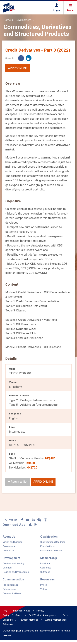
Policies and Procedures (16, 572)
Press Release (10, 584)
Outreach (45, 572)
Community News (12, 593)
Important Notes (21, 610)
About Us (9, 536)
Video (43, 589)
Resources (47, 579)
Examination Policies (51, 550)
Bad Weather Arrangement (43, 615)
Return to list (18, 481)
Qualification (48, 536)
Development (23, 20)
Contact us (8, 550)
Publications (9, 589)
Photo (43, 584)
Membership (48, 558)
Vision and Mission (13, 542)
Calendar (7, 567)
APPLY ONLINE (17, 68)
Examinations (47, 546)
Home (7, 20)
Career (19, 615)
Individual (45, 563)
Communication (13, 579)
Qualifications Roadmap (53, 542)
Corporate (45, 567)
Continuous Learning (14, 563)
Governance (9, 546)
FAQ (5, 610)
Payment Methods (28, 619)
